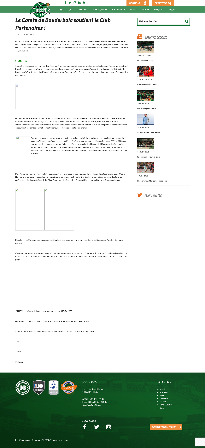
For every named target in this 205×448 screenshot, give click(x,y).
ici (92, 331)
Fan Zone (159, 9)
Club (69, 9)
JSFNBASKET (66, 311)
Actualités (164, 392)
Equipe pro (82, 9)
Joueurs (163, 402)
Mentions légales (22, 440)
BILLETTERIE (161, 3)
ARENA (172, 9)
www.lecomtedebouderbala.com (38, 331)
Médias (145, 9)
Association (100, 9)
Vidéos (162, 395)
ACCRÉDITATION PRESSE (164, 427)
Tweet (18, 351)
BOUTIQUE (134, 3)
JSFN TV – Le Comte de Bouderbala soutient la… (36, 311)
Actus (133, 9)
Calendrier (164, 398)
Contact (163, 408)
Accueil (162, 389)
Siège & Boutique (166, 405)
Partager (19, 362)
